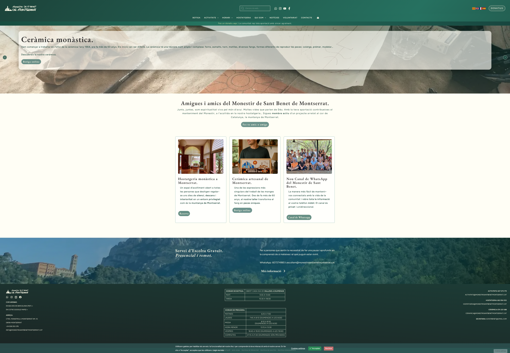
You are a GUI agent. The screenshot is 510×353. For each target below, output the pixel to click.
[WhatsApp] (275, 8)
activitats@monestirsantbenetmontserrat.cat (486, 295)
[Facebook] (289, 8)
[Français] (481, 8)
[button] (497, 8)
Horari (226, 17)
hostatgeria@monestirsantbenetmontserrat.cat (485, 304)
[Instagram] (280, 8)
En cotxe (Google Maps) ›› (17, 310)
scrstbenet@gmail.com (496, 319)
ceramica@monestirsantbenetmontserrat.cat (486, 313)
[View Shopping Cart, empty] (318, 17)
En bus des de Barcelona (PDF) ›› (19, 306)
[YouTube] (284, 8)
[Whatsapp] (7, 297)
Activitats (210, 17)
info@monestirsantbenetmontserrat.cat (24, 330)
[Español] (484, 8)
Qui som (259, 17)
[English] (477, 8)
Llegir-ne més (218, 350)
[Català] (474, 8)
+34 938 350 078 (12, 326)
